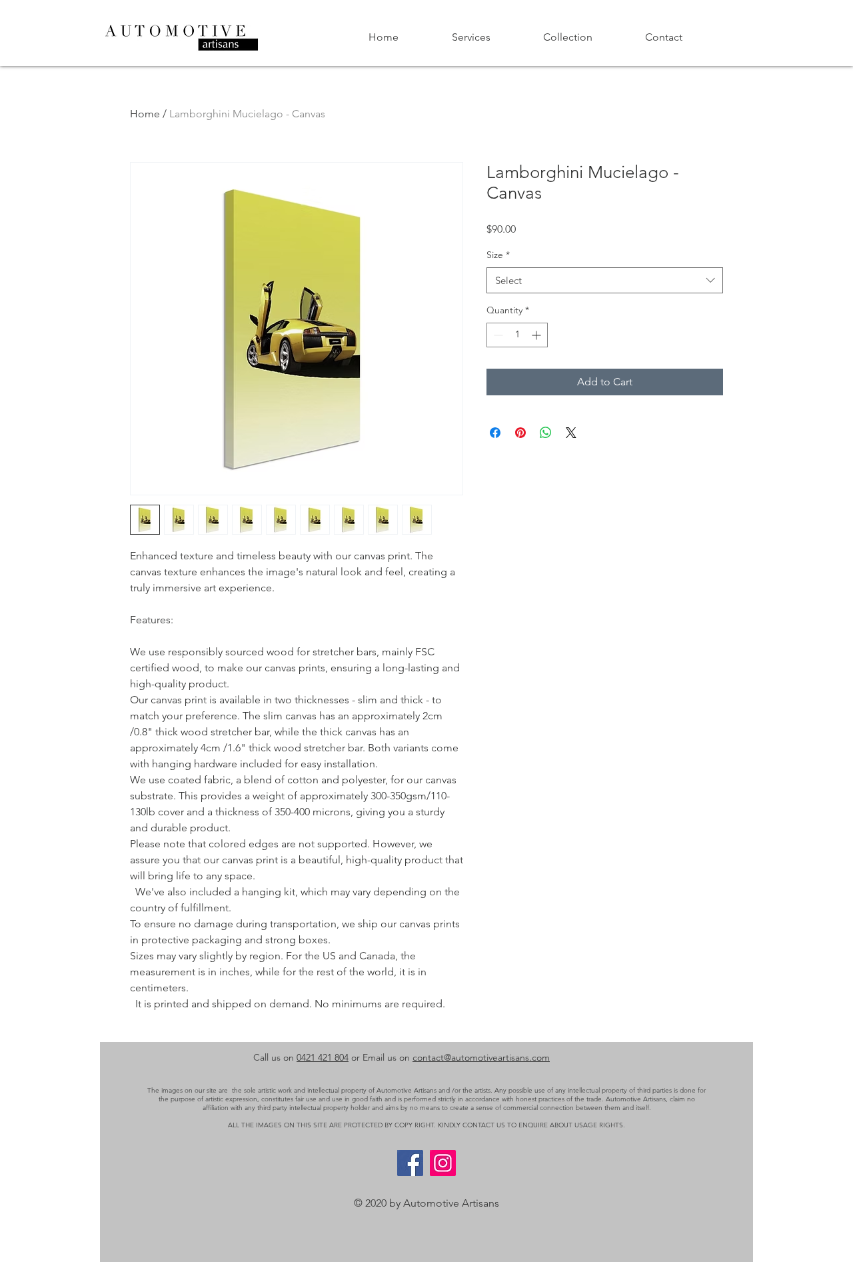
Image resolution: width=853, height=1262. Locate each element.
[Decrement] (496, 335)
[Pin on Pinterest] (520, 433)
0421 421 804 (323, 1057)
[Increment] (537, 335)
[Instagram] (443, 1163)
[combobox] (604, 280)
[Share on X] (571, 433)
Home (145, 113)
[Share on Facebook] (495, 433)
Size (498, 255)
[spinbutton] (517, 335)
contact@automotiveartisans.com (481, 1057)
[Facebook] (410, 1163)
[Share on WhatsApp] (546, 433)
